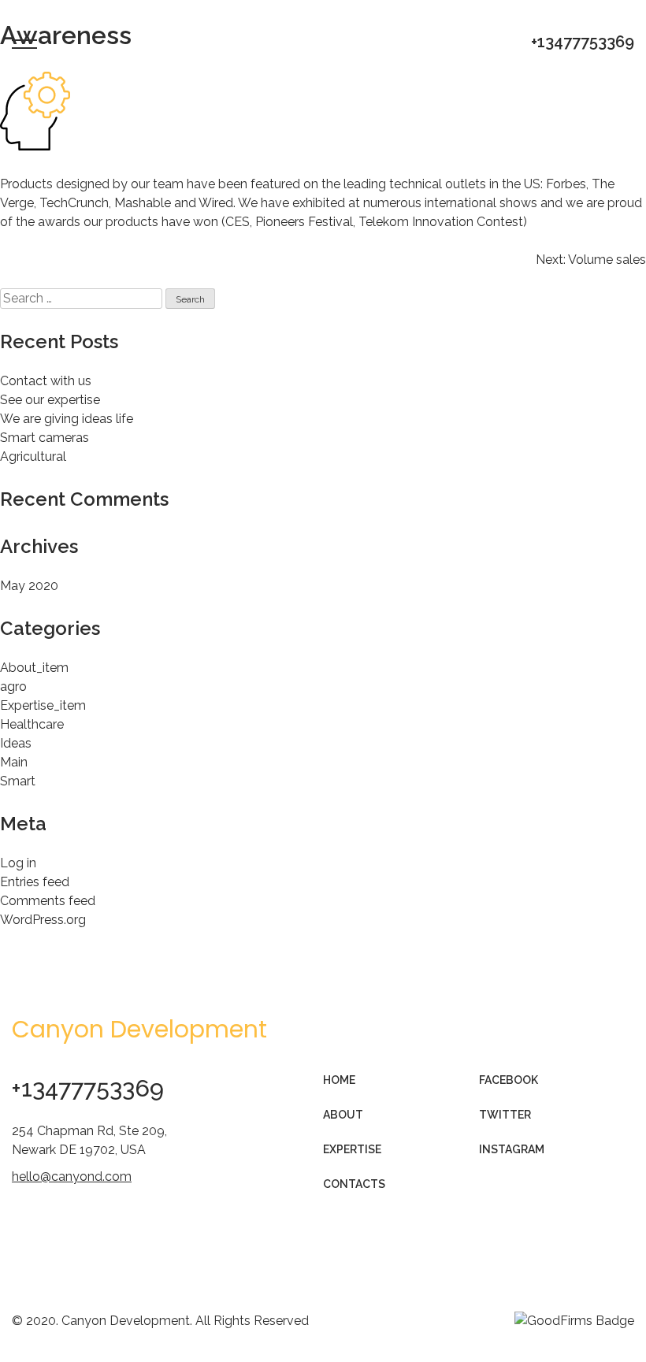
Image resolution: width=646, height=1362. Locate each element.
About (343, 1114)
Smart (17, 781)
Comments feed (47, 900)
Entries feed (34, 881)
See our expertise (50, 399)
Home (339, 1080)
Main (14, 762)
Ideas (16, 743)
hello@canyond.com (72, 1176)
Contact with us (45, 380)
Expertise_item (43, 705)
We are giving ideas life (66, 418)
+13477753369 (582, 41)
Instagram (511, 1149)
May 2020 (29, 585)
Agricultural (33, 456)
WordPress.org (43, 919)
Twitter (505, 1114)
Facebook (508, 1080)
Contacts (354, 1184)
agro (13, 686)
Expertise (352, 1149)
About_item (34, 667)
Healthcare (32, 724)
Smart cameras (44, 437)
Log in (18, 862)
